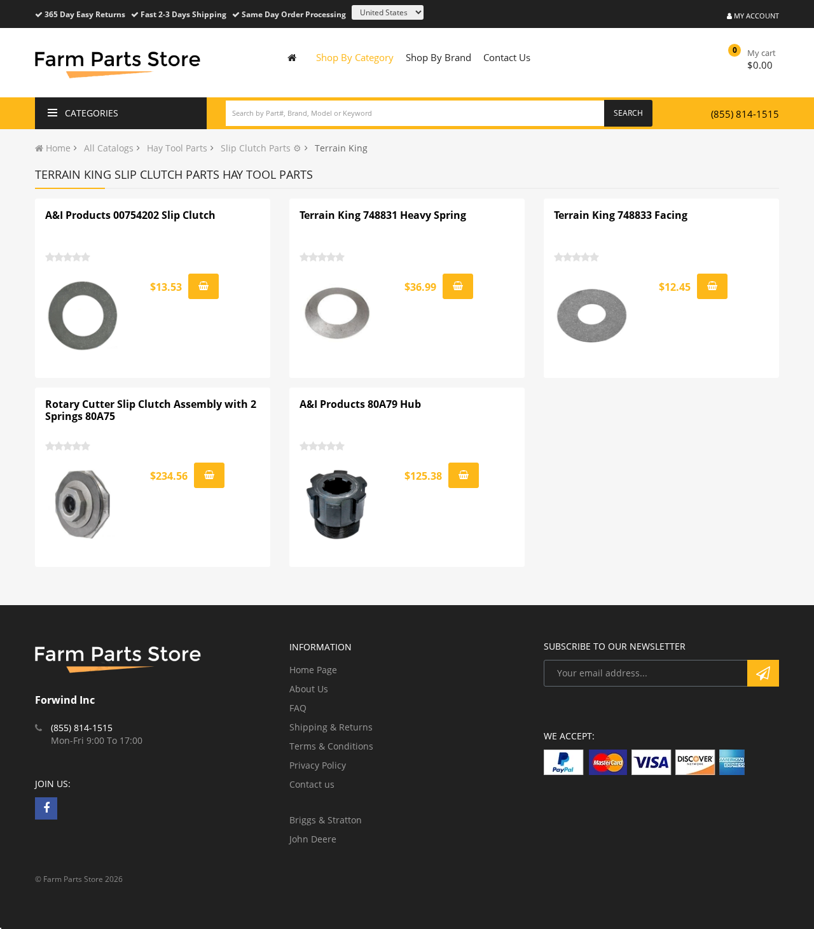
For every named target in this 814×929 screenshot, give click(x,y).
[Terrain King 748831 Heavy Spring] (337, 316)
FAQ (298, 708)
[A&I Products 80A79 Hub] (337, 505)
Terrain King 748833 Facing (620, 215)
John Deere (312, 839)
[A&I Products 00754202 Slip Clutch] (83, 316)
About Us (308, 689)
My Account (755, 15)
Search (628, 113)
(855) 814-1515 (745, 114)
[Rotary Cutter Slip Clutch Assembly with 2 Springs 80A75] (83, 505)
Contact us (312, 784)
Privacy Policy (317, 765)
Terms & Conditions (331, 746)
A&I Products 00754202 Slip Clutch (130, 215)
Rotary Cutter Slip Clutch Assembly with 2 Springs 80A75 (150, 410)
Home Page (313, 670)
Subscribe (763, 673)
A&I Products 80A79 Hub (360, 404)
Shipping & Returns (331, 727)
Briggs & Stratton (325, 820)
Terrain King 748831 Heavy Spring (383, 215)
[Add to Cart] (203, 286)
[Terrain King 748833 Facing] (592, 316)
